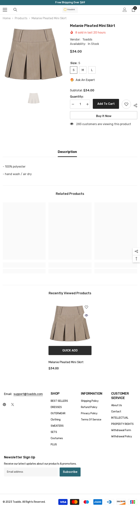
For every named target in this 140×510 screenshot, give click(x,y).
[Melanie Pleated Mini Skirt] (70, 323)
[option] (34, 54)
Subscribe (70, 472)
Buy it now (103, 116)
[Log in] (125, 10)
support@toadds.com (28, 394)
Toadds (87, 39)
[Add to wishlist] (126, 104)
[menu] (5, 10)
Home (7, 18)
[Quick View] (86, 315)
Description (67, 152)
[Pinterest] (4, 404)
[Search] (15, 10)
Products (21, 18)
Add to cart (105, 103)
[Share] (134, 105)
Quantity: (76, 96)
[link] (24, 265)
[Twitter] (12, 404)
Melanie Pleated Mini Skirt (65, 362)
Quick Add (70, 350)
